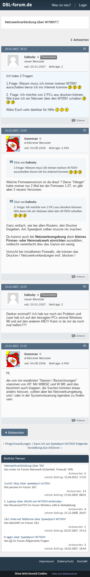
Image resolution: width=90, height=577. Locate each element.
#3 (84, 286)
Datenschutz (65, 561)
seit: (27, 66)
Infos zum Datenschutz (64, 574)
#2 (84, 130)
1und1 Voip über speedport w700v (27, 483)
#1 (84, 48)
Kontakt (82, 561)
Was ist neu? (61, 5)
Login (83, 5)
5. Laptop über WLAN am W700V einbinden (33, 501)
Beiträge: (54, 66)
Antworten (14, 432)
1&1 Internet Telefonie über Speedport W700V (35, 519)
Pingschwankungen (18, 443)
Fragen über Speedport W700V (24, 537)
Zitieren (80, 120)
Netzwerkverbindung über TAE (24, 465)
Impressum (46, 561)
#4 (84, 345)
